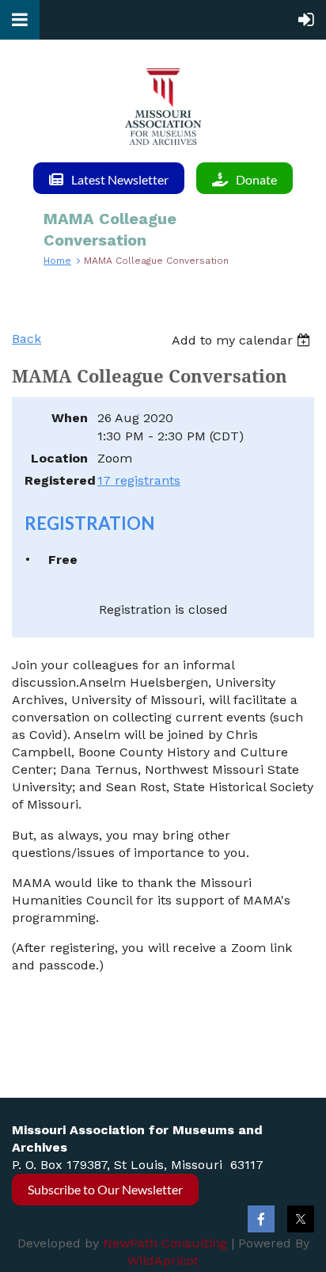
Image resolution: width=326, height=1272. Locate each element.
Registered (56, 480)
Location (59, 458)
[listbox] (243, 340)
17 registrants (138, 480)
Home (57, 260)
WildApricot (163, 1260)
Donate (256, 179)
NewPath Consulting (165, 1243)
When (69, 417)
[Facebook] (261, 1218)
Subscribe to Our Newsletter (105, 1189)
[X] (300, 1218)
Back (26, 338)
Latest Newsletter (120, 179)
